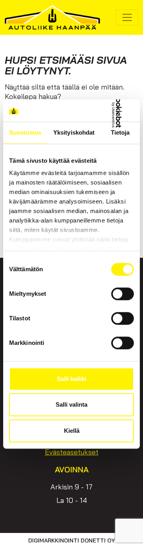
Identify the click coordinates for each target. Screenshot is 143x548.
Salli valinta (71, 404)
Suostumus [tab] (25, 132)
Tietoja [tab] (120, 132)
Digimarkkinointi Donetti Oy (71, 540)
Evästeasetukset (72, 452)
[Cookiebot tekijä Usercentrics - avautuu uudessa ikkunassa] (101, 110)
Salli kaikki (71, 378)
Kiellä (71, 430)
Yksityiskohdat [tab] (74, 132)
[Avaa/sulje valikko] (127, 17)
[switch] (122, 293)
